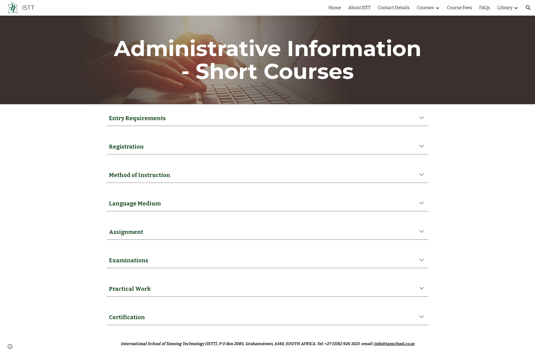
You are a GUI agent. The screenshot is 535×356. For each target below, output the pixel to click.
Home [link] (335, 7)
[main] (267, 60)
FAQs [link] (484, 7)
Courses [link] (425, 7)
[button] (528, 7)
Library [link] (504, 7)
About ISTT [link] (359, 7)
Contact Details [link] (394, 7)
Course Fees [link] (459, 7)
